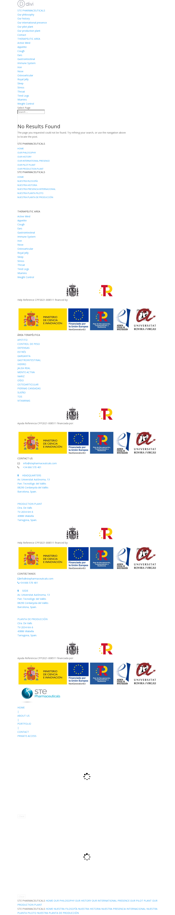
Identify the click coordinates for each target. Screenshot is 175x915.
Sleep (20, 83)
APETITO (22, 339)
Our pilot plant (25, 26)
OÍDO (20, 380)
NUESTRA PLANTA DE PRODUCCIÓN (35, 197)
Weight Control (25, 103)
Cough (21, 51)
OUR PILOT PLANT (26, 164)
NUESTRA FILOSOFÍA (27, 181)
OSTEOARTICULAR (27, 384)
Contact (21, 34)
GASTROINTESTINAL (29, 360)
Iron (19, 67)
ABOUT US (23, 715)
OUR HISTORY (24, 156)
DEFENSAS (23, 347)
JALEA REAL (23, 368)
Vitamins (22, 99)
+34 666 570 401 (32, 467)
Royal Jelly (23, 79)
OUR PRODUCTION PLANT (30, 168)
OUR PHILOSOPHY (26, 152)
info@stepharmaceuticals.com (40, 463)
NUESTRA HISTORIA (27, 185)
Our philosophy (25, 14)
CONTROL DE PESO (28, 344)
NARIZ (21, 376)
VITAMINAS (23, 400)
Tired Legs (23, 95)
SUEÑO (21, 392)
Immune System (26, 63)
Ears (19, 55)
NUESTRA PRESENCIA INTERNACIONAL (36, 189)
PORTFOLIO (24, 723)
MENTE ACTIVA (26, 372)
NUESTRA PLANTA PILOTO (30, 193)
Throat (21, 91)
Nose (20, 71)
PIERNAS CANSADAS (29, 388)
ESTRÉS (21, 352)
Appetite (22, 47)
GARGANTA (23, 356)
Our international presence (32, 22)
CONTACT (23, 731)
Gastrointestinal (26, 59)
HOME (20, 148)
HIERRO (21, 364)
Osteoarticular (25, 75)
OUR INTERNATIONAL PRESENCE (33, 160)
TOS (19, 396)
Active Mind (23, 42)
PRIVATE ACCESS (26, 736)
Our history (23, 18)
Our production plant (28, 30)
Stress (20, 87)
